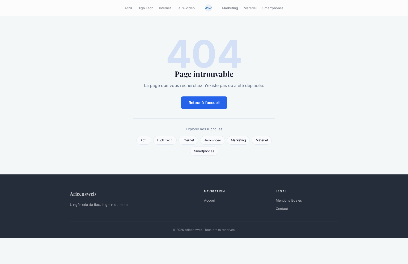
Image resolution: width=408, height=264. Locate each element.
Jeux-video (186, 8)
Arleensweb (83, 193)
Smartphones (273, 8)
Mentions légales (289, 200)
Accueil (209, 200)
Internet (165, 8)
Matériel (250, 8)
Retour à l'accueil (204, 102)
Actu (128, 8)
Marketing (230, 8)
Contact (282, 209)
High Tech (145, 8)
